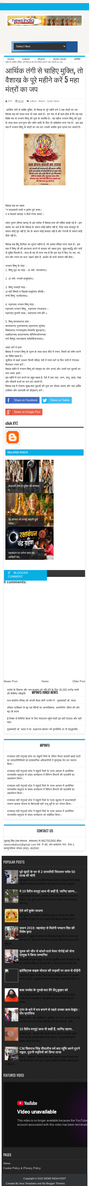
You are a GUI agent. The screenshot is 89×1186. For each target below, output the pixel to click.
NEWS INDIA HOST (55, 1178)
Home (6, 1163)
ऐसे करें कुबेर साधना (31, 910)
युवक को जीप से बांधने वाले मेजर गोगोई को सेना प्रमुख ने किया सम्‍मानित (46, 953)
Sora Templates (28, 1183)
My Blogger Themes (53, 1183)
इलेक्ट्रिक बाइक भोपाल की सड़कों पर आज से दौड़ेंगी (50, 970)
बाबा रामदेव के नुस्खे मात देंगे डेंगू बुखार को (43, 990)
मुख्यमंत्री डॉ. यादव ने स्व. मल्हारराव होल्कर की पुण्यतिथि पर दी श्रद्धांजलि (42, 729)
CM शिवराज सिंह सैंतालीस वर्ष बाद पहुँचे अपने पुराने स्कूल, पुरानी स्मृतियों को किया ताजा (49, 1050)
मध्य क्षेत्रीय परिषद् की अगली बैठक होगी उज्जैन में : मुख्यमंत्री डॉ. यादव (41, 700)
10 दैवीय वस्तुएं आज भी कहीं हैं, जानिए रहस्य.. (46, 1029)
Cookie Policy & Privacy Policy (22, 1168)
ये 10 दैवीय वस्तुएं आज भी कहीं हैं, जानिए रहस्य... (48, 891)
